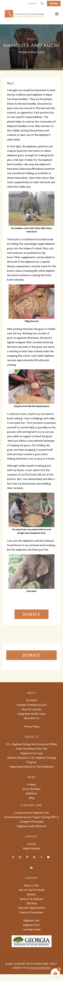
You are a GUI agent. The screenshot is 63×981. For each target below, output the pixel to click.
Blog (31, 858)
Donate (54, 3)
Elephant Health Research (31, 886)
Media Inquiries (31, 909)
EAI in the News (32, 849)
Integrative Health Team (31, 774)
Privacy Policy (31, 787)
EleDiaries (31, 854)
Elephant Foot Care (31, 813)
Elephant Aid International (24, 14)
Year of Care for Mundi (31, 950)
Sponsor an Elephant (31, 959)
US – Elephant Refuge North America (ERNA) (31, 804)
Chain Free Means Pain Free (31, 809)
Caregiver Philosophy (32, 882)
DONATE (31, 614)
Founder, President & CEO (31, 765)
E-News (31, 845)
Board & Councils (31, 770)
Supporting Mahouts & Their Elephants (31, 827)
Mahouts (32, 39)
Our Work (31, 760)
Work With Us (31, 778)
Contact (32, 3)
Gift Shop (31, 964)
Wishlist (31, 955)
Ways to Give (31, 946)
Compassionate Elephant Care (31, 873)
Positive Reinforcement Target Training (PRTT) (31, 877)
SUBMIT (32, 721)
